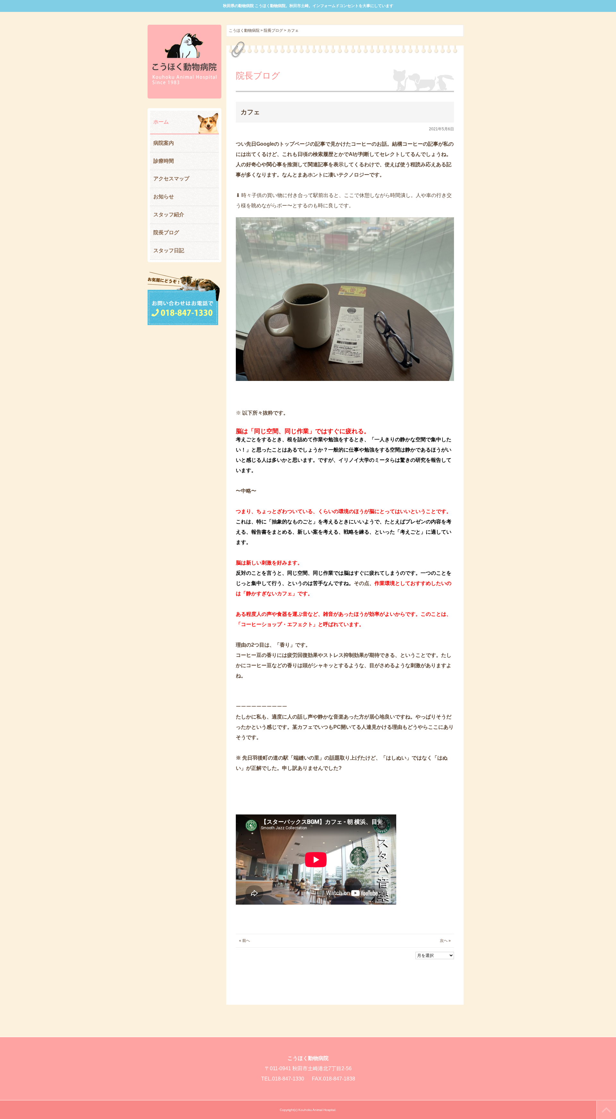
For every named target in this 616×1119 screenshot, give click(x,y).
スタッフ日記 (168, 250)
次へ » (445, 940)
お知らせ (163, 196)
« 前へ (244, 940)
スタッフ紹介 (168, 214)
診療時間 (163, 161)
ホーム (161, 122)
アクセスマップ (171, 178)
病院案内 (163, 143)
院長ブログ (166, 232)
